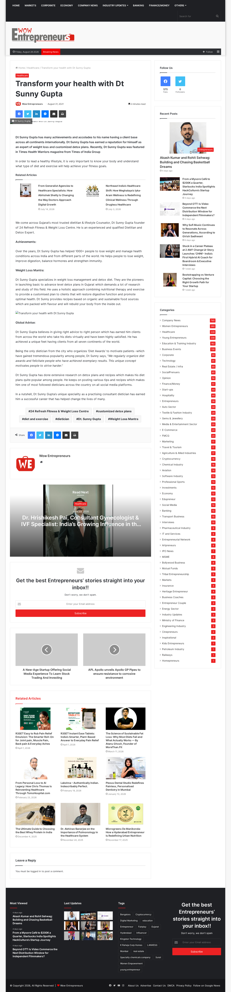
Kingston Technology (130, 939)
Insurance (168, 585)
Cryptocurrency (171, 458)
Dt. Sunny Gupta (89, 419)
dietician (63, 419)
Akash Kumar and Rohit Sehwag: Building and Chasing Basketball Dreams (185, 162)
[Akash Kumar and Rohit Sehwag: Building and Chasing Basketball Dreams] (71, 915)
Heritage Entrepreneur (175, 591)
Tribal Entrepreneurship (175, 574)
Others (179, 5)
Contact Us (159, 985)
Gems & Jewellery (172, 418)
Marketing (168, 441)
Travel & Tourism (172, 447)
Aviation (166, 470)
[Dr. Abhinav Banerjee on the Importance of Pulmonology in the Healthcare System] (80, 814)
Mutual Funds (170, 568)
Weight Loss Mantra (124, 419)
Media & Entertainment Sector (179, 424)
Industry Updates (114, 5)
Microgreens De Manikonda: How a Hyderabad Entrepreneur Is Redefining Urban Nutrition (125, 832)
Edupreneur (168, 499)
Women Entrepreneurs (175, 326)
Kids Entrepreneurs (173, 643)
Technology (169, 360)
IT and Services (171, 533)
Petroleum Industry (173, 649)
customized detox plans (115, 411)
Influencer (141, 932)
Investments (169, 487)
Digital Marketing (129, 920)
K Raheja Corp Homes (131, 945)
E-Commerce (169, 429)
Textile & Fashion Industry (177, 412)
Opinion (166, 378)
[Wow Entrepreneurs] (43, 35)
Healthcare (33, 67)
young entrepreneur (130, 969)
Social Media (169, 504)
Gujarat (155, 926)
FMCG (165, 435)
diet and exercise (36, 419)
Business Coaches (172, 597)
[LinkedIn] (36, 114)
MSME (165, 556)
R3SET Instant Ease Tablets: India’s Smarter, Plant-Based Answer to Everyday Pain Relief (80, 737)
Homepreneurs (170, 660)
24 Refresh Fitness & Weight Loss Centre (59, 411)
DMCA (171, 985)
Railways (167, 654)
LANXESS (152, 945)
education (148, 920)
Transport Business (173, 516)
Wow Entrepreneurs (32, 104)
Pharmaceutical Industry (176, 528)
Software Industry (172, 476)
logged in (35, 871)
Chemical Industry (172, 464)
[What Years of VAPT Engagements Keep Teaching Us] (88, 935)
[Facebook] (19, 114)
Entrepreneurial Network (176, 539)
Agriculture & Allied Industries (179, 453)
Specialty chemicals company (135, 957)
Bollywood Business (173, 562)
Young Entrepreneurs (174, 337)
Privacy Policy (183, 985)
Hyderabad (125, 932)
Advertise (145, 985)
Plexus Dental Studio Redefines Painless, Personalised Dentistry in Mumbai (125, 786)
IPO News (167, 551)
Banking (138, 5)
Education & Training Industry (179, 343)
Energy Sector (170, 608)
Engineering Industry (174, 626)
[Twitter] (27, 114)
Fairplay (142, 926)
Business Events (171, 349)
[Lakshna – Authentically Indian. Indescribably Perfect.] (80, 768)
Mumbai (124, 951)
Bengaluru (125, 914)
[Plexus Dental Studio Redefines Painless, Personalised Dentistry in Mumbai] (125, 768)
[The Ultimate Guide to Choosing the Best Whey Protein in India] (35, 814)
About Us (133, 985)
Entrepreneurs (170, 401)
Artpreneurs (169, 545)
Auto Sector (169, 406)
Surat (158, 957)
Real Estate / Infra (172, 366)
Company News (88, 5)
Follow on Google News (206, 985)
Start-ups (167, 389)
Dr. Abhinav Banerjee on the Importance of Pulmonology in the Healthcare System (79, 832)
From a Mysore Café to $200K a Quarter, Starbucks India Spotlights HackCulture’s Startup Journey (198, 186)
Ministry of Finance (173, 620)
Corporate (48, 5)
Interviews (168, 522)
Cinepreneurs (170, 631)
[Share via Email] (53, 114)
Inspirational (169, 637)
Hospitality (168, 395)
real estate (138, 951)
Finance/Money (159, 5)
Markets (30, 5)
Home (16, 5)
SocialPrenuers (171, 372)
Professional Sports (173, 481)
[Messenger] (45, 114)
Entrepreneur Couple (174, 603)
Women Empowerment (131, 963)
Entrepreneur (126, 926)
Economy (66, 5)
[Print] (62, 114)
